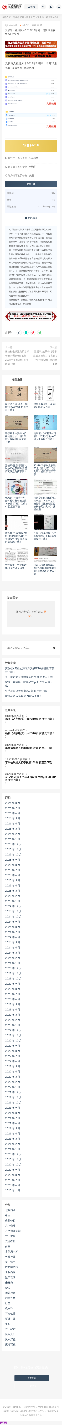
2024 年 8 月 (12, 927)
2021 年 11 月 (13, 1097)
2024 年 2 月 (12, 958)
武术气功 (10, 1298)
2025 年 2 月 (12, 896)
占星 (7, 1246)
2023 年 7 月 (12, 994)
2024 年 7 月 (12, 932)
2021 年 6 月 (12, 1123)
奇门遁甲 (10, 1262)
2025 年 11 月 (13, 849)
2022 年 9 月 (12, 1046)
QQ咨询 (32, 218)
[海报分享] (39, 332)
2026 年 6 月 (12, 813)
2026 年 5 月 (12, 818)
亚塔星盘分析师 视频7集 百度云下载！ (27, 691)
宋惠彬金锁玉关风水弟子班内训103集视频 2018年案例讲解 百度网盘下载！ (17, 357)
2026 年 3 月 (12, 829)
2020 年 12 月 (13, 1154)
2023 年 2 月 (12, 1020)
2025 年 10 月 (13, 854)
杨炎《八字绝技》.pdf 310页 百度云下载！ (30, 719)
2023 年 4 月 (12, 1009)
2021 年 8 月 (12, 1113)
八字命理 (10, 1226)
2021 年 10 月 (13, 1102)
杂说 (7, 1288)
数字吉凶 (10, 1277)
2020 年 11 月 (13, 1159)
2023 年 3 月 (12, 1015)
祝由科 (9, 1308)
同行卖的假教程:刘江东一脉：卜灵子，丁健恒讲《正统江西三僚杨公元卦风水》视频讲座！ (45, 504)
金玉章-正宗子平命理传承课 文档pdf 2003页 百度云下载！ (30, 778)
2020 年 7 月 (12, 1180)
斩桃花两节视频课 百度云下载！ (23, 696)
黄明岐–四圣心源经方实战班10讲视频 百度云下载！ (29, 670)
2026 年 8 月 (12, 803)
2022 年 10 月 (13, 1040)
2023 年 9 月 (12, 984)
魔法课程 (10, 1344)
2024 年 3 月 (12, 953)
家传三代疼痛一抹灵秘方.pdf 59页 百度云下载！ (30, 684)
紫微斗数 (10, 1319)
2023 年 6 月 (12, 999)
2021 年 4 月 (12, 1133)
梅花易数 (10, 1293)
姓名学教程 (11, 1267)
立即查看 (32, 1378)
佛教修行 (10, 1220)
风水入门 (30, 17)
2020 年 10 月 (13, 1164)
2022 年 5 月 (12, 1066)
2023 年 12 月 (13, 968)
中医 (7, 1215)
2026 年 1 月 (12, 839)
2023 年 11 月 (13, 973)
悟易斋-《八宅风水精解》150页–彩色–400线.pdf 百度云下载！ (45, 436)
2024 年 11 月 (13, 911)
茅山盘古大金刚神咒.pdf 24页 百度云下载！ (30, 677)
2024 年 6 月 (12, 937)
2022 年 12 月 (13, 1030)
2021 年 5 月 (12, 1128)
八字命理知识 (13, 1231)
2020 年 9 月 (12, 1170)
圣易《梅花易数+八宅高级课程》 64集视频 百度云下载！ (45, 536)
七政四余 (10, 1210)
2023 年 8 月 (12, 989)
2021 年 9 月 (12, 1108)
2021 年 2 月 (12, 1144)
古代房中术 (11, 1251)
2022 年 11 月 (13, 1035)
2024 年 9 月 (12, 922)
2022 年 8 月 (12, 1051)
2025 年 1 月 (12, 901)
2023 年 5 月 (12, 1004)
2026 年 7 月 (12, 808)
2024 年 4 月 (12, 947)
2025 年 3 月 (12, 891)
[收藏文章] (19, 332)
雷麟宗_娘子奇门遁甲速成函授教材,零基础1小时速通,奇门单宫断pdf (45, 357)
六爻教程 (10, 1241)
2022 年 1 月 (12, 1087)
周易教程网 (18, 17)
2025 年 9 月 (12, 860)
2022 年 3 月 (12, 1077)
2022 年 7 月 (12, 1056)
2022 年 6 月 (12, 1061)
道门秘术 (10, 1329)
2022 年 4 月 (12, 1071)
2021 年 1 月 (12, 1149)
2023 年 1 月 (12, 1025)
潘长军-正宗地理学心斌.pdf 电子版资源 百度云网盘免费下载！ (16, 468)
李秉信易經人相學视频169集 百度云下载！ (29, 748)
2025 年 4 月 (12, 885)
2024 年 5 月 (12, 942)
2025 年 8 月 (12, 865)
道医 (7, 1324)
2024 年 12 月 (13, 906)
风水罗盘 (10, 1339)
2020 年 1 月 (12, 1190)
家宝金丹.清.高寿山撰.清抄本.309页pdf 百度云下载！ (16, 407)
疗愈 (7, 1303)
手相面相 (10, 1272)
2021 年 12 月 (13, 1092)
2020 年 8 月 (12, 1175)
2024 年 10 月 (13, 916)
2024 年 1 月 (12, 963)
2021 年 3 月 (12, 1139)
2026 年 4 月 (12, 823)
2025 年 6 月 (12, 875)
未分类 (9, 1282)
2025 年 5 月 (12, 880)
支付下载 (31, 184)
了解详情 (32, 1386)
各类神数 (10, 1257)
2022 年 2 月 (12, 1082)
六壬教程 (10, 1236)
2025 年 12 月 (13, 844)
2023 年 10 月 (13, 978)
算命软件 (10, 1313)
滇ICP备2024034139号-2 (33, 1411)
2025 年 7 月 (12, 870)
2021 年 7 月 (12, 1118)
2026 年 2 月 (12, 834)
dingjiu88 (10, 716)
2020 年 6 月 (12, 1185)
